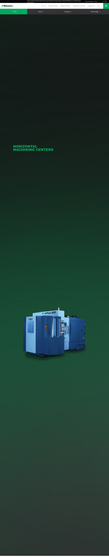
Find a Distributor (89, 1)
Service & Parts (53, 6)
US (104, 1)
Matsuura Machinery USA (7, 6)
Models (43, 6)
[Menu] (106, 6)
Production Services (79, 6)
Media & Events (65, 6)
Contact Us (91, 6)
